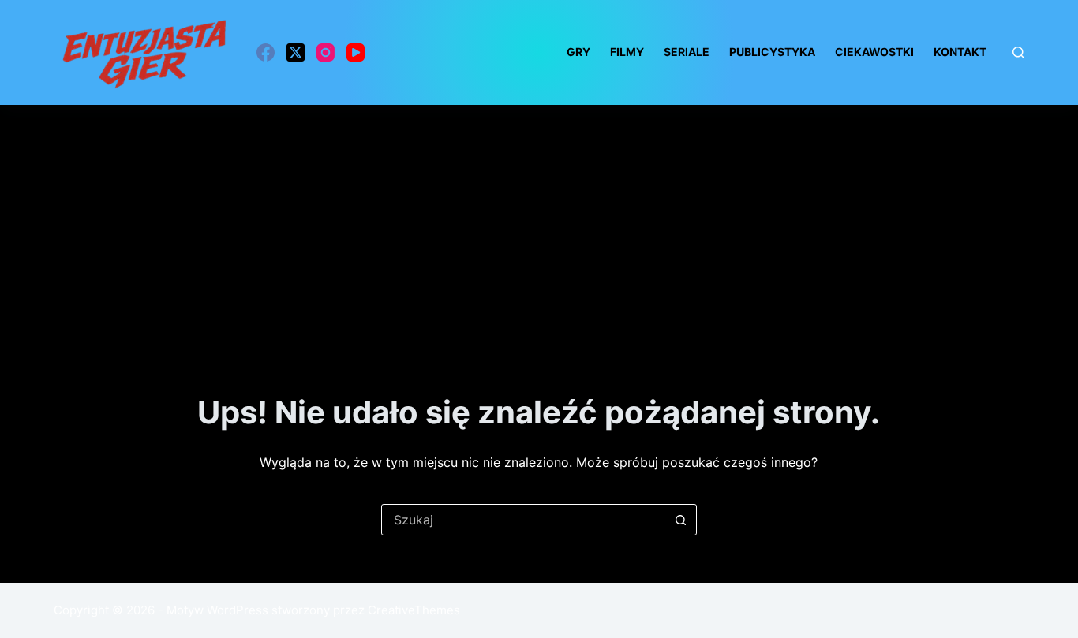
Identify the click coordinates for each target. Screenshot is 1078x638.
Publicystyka (772, 51)
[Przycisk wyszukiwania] (681, 520)
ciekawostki (874, 51)
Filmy (627, 51)
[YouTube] (355, 52)
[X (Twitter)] (295, 52)
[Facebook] (265, 52)
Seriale (686, 51)
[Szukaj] (1018, 52)
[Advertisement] (539, 223)
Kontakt (960, 51)
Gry (578, 51)
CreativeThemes (414, 610)
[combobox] (524, 519)
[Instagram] (325, 52)
